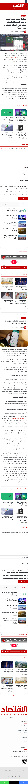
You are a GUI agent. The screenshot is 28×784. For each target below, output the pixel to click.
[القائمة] (2, 7)
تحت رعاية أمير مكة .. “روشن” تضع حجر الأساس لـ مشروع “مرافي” (10, 236)
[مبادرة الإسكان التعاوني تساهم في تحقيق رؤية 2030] (22, 211)
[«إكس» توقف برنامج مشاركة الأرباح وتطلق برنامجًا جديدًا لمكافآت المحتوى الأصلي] (21, 127)
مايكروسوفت (14, 57)
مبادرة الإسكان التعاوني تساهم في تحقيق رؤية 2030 (9, 209)
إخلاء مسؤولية (24, 735)
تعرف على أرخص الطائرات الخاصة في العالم (9, 229)
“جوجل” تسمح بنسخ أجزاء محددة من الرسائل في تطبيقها (7, 134)
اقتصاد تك (19, 13)
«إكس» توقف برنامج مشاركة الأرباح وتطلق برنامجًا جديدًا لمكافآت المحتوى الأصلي (21, 135)
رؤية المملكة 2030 (23, 728)
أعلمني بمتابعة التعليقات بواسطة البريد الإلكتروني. (15, 192)
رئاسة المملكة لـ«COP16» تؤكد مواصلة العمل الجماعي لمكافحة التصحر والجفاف (21, 302)
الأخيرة (14, 204)
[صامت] (5, 268)
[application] (14, 262)
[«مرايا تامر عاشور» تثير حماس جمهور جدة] (21, 281)
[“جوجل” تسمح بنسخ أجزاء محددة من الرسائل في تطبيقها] (7, 127)
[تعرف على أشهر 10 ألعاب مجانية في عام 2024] (22, 217)
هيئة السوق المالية (23, 733)
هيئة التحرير (24, 737)
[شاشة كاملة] (3, 268)
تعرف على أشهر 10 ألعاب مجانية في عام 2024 (11, 216)
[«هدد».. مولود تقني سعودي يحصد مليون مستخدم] (7, 112)
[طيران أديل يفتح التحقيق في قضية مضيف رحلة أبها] (22, 224)
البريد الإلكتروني (24, 174)
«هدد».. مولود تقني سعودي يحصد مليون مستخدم (8, 119)
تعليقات (5, 204)
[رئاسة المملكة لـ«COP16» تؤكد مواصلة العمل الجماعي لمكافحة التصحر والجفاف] (21, 295)
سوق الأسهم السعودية (22, 730)
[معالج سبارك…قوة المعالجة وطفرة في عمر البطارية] (7, 295)
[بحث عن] (26, 7)
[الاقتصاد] (18, 6)
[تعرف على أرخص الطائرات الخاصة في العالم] (22, 231)
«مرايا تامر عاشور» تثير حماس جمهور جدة (21, 287)
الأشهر (23, 204)
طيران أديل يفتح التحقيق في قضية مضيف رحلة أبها (10, 223)
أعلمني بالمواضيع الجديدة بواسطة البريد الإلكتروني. (15, 195)
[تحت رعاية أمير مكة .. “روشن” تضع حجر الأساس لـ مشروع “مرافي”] (22, 237)
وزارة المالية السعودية (22, 726)
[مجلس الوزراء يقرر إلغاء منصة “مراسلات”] (7, 281)
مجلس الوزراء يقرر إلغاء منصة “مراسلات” (7, 287)
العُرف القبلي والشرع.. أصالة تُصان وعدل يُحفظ (15, 1)
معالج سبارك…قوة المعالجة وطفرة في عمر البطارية (7, 301)
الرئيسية (24, 13)
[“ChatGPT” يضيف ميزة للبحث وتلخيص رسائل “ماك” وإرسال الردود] (21, 112)
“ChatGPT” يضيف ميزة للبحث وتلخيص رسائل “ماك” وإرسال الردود (21, 119)
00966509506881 (19, 754)
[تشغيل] (25, 268)
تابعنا (25, 741)
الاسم (26, 167)
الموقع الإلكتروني (24, 180)
